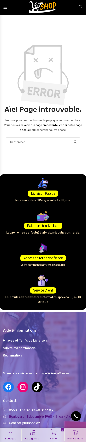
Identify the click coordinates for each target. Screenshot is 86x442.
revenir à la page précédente (39, 125)
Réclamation (12, 355)
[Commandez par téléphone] (76, 416)
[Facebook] (8, 387)
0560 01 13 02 (19, 410)
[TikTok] (37, 387)
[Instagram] (22, 387)
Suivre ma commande (19, 348)
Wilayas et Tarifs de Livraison (25, 340)
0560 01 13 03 (43, 410)
